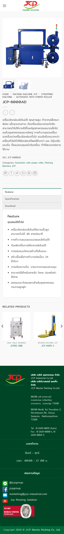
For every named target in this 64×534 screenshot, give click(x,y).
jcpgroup (15, 488)
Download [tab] (10, 206)
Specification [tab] (12, 198)
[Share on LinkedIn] (35, 173)
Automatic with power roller (34, 97)
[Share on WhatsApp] (5, 173)
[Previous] (8, 48)
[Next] (56, 48)
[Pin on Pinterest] (29, 173)
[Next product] (5, 112)
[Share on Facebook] (11, 173)
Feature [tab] (9, 192)
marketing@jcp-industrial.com (28, 494)
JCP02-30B (16, 345)
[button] (4, 6)
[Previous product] (12, 112)
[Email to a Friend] (23, 173)
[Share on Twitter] (17, 173)
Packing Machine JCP (25, 94)
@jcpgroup (16, 482)
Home (5, 94)
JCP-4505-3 (47, 345)
